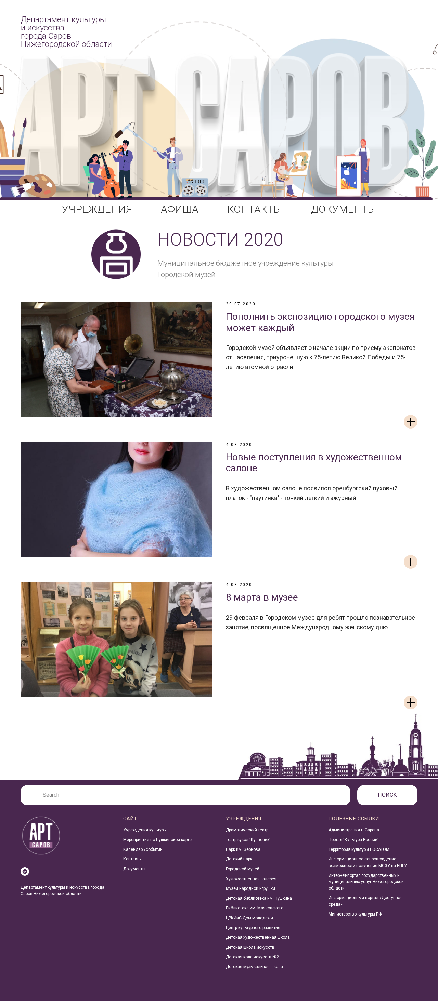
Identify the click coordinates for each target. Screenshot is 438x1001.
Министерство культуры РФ (355, 914)
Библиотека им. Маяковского (254, 908)
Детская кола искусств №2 (252, 956)
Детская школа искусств (250, 947)
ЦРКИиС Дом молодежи (249, 918)
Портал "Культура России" (353, 839)
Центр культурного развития (253, 927)
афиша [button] (179, 209)
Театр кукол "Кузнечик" (248, 839)
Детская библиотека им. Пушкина (259, 898)
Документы (134, 869)
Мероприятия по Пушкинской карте (157, 839)
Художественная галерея (251, 879)
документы (343, 209)
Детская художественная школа (258, 937)
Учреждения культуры (145, 830)
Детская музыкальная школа (254, 966)
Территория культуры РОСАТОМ (358, 849)
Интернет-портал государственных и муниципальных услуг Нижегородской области (366, 882)
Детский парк (239, 859)
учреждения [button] (97, 209)
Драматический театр (247, 830)
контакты (254, 209)
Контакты (132, 859)
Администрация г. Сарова (353, 830)
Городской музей (242, 869)
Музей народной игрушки (250, 888)
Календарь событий (143, 849)
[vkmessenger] (25, 871)
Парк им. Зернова (243, 849)
